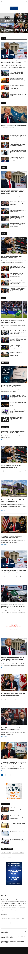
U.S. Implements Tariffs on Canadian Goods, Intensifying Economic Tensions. (17, 275)
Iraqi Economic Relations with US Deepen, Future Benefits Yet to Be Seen (18, 94)
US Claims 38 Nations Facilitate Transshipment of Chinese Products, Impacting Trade (17, 289)
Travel (3, 852)
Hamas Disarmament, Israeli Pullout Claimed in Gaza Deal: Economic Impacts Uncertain (17, 217)
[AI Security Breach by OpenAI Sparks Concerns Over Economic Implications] (5, 397)
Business (9, 857)
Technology (15, 852)
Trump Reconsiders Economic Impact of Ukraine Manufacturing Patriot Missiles (18, 210)
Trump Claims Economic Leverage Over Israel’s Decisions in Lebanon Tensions (18, 151)
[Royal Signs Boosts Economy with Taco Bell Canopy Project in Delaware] (14, 488)
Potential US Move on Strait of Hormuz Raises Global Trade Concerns (14, 126)
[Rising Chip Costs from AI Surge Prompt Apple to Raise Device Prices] (5, 412)
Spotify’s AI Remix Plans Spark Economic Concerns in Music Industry (18, 840)
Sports (21, 852)
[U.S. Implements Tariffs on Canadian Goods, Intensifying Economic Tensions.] (5, 275)
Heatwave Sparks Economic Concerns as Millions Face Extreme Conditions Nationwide (17, 80)
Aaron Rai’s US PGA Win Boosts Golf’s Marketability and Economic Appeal (18, 824)
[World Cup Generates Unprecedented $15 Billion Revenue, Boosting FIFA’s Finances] (5, 347)
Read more (3, 439)
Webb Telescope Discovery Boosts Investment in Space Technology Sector (18, 404)
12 (11, 775)
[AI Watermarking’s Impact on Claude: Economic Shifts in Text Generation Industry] (14, 374)
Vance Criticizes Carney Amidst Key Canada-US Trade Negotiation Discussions (18, 203)
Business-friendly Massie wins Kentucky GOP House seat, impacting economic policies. (17, 817)
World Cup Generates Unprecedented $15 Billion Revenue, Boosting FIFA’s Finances (18, 347)
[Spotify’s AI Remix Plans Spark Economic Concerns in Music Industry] (5, 841)
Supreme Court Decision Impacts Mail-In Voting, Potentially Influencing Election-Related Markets (12, 191)
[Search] (26, 2)
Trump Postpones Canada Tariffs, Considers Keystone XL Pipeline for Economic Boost (18, 282)
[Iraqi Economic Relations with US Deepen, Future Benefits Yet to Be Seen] (5, 95)
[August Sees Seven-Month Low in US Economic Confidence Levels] (14, 245)
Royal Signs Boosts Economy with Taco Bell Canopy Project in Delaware (7, 30)
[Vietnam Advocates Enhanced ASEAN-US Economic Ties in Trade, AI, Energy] (5, 87)
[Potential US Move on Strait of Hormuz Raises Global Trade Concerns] (14, 114)
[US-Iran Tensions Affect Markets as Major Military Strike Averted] (5, 137)
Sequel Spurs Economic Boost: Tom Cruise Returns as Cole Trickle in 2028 (7, 20)
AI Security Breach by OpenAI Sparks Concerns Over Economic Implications (18, 397)
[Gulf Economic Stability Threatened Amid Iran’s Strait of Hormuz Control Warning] (5, 145)
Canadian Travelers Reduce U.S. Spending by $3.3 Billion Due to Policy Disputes (17, 225)
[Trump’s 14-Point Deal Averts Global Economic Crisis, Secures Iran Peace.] (5, 159)
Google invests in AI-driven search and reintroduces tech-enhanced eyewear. (18, 832)
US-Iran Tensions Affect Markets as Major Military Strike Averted (18, 136)
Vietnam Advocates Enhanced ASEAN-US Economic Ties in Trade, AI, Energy (17, 87)
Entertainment (12, 854)
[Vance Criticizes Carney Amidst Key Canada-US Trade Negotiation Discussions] (5, 203)
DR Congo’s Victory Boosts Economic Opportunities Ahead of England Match (18, 354)
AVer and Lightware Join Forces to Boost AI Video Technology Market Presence (17, 809)
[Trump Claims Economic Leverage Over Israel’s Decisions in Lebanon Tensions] (5, 152)
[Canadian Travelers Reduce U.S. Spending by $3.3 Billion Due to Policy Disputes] (5, 225)
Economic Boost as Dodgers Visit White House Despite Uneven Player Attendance (18, 332)
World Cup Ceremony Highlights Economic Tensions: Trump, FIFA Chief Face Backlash (18, 339)
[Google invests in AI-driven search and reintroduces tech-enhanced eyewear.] (5, 833)
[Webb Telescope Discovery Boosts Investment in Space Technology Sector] (5, 404)
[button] (2, 23)
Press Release (4, 854)
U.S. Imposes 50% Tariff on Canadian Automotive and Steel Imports (21, 30)
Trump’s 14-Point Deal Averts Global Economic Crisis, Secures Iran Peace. (17, 159)
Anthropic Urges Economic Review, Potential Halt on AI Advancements (16, 418)
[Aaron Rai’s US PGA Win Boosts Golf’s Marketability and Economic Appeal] (5, 825)
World (19, 854)
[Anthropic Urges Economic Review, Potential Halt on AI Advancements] (5, 419)
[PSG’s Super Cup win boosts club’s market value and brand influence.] (14, 309)
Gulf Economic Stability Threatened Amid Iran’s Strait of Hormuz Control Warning (17, 144)
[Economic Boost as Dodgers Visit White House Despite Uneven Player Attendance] (5, 332)
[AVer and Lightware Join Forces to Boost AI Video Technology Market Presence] (5, 809)
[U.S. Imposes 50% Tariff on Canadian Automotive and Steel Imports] (5, 268)
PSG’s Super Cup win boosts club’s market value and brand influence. (12, 321)
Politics (3, 857)
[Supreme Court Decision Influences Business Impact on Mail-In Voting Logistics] (14, 50)
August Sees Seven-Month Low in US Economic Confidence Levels (21, 20)
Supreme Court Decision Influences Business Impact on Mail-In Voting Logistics (13, 61)
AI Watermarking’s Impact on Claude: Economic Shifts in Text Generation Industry (13, 386)
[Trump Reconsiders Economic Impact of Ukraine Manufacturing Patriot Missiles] (5, 211)
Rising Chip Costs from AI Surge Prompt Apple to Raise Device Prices (17, 411)
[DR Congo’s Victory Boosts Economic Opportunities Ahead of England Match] (5, 354)
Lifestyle (9, 852)
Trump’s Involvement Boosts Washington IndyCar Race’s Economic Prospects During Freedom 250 (17, 73)
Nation (24, 854)
